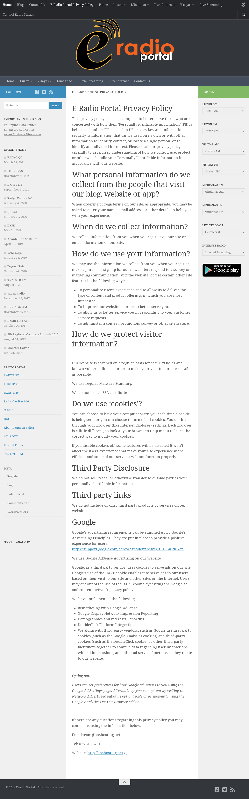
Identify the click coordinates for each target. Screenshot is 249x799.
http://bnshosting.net (105, 753)
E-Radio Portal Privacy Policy (72, 5)
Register (13, 476)
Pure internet (119, 81)
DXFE (11, 225)
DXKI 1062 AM (17, 307)
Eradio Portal (15, 367)
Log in (11, 485)
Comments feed (18, 503)
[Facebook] (37, 91)
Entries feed (15, 494)
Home (7, 5)
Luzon (118, 5)
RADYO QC (14, 157)
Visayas (185, 5)
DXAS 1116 (14, 184)
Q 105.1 (12, 212)
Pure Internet (164, 5)
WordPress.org (17, 512)
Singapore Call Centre (19, 129)
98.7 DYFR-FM (16, 280)
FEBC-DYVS (15, 171)
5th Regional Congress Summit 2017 (32, 334)
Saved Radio (16, 293)
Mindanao (138, 5)
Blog (20, 5)
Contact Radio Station (18, 14)
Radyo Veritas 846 (19, 198)
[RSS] (51, 91)
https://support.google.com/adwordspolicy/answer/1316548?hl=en (128, 549)
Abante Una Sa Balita (22, 239)
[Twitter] (44, 91)
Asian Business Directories (22, 134)
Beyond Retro (16, 266)
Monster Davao (18, 348)
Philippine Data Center (20, 125)
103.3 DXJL (14, 252)
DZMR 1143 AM (18, 321)
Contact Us (37, 5)
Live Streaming (211, 5)
